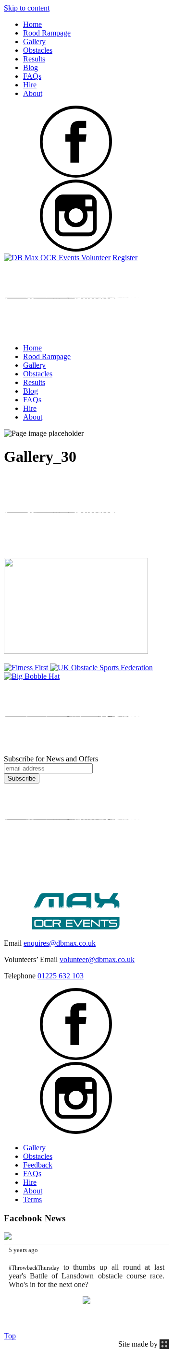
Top (10, 1336)
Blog (30, 67)
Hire (30, 85)
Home (32, 24)
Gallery (34, 41)
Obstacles (37, 50)
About (32, 93)
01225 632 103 (60, 976)
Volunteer (96, 257)
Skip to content (26, 8)
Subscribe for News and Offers (51, 759)
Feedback (37, 1165)
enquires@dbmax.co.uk (60, 943)
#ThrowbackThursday (34, 1268)
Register (124, 257)
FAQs (32, 76)
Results (34, 59)
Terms (32, 1199)
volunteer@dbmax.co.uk (97, 959)
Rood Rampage (47, 33)
